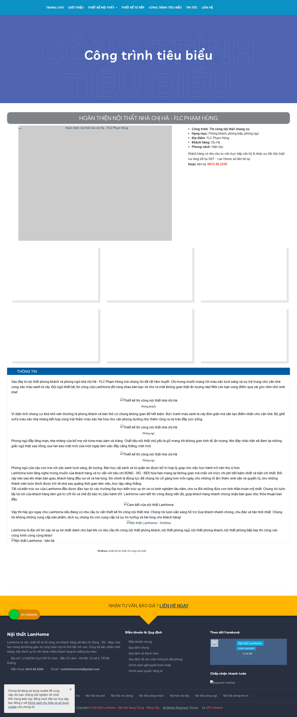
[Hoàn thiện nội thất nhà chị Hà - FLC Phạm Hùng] (95, 183)
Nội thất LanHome (250, 643)
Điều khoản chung (140, 642)
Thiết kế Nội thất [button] (101, 7)
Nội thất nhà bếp (179, 695)
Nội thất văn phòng (122, 695)
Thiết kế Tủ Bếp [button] (132, 7)
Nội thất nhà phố (95, 695)
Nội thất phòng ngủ (206, 695)
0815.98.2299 (34, 669)
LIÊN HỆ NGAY (174, 605)
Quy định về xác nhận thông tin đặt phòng (155, 659)
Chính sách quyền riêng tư (146, 671)
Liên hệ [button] (207, 7)
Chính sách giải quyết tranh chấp (150, 665)
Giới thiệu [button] (76, 7)
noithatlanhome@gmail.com (80, 669)
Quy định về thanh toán (144, 653)
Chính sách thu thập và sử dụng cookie (38, 705)
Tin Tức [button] (191, 7)
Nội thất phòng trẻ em (236, 695)
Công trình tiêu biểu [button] (165, 7)
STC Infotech (214, 707)
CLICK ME (247, 653)
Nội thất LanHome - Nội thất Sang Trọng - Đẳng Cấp (125, 707)
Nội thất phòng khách (151, 695)
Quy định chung (139, 647)
